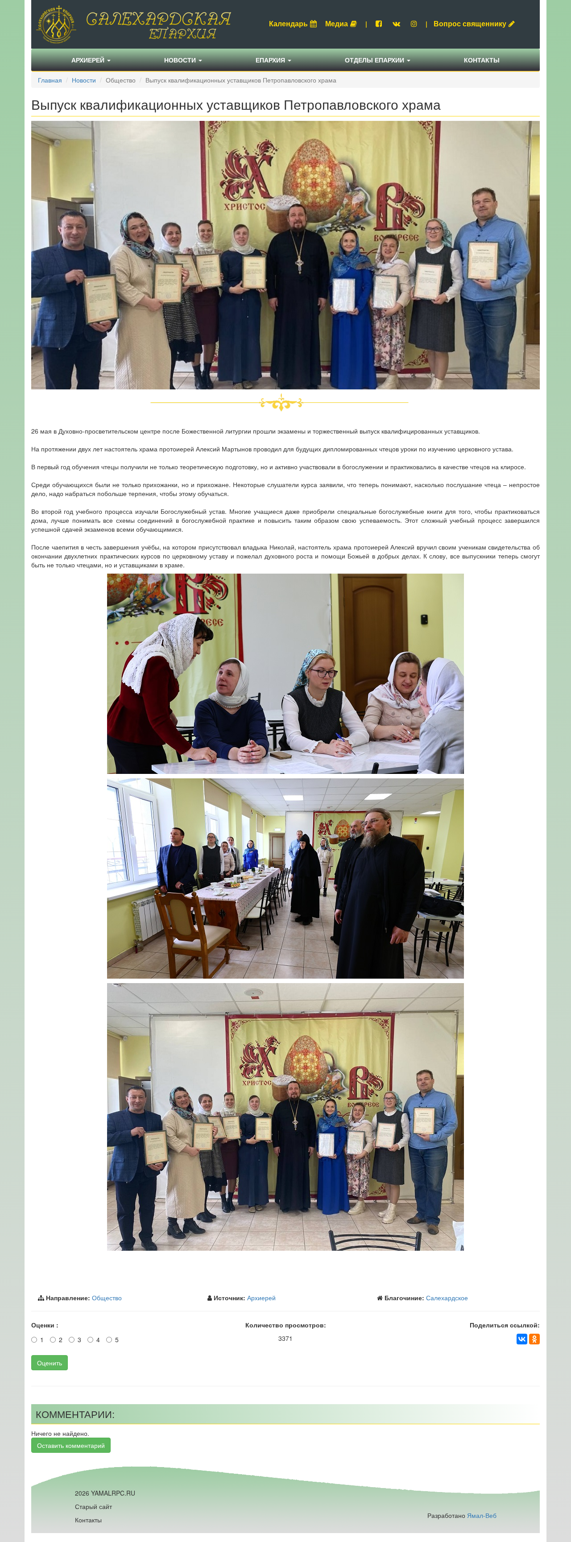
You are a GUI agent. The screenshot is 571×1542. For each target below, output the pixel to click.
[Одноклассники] (534, 1339)
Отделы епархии (375, 59)
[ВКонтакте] (522, 1339)
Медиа (336, 23)
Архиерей (88, 59)
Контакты (482, 59)
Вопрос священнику (470, 23)
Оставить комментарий (71, 1445)
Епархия (271, 59)
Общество (107, 1297)
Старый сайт (93, 1506)
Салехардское (447, 1297)
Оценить (49, 1362)
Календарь (288, 23)
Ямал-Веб (482, 1515)
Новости (181, 59)
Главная (50, 79)
